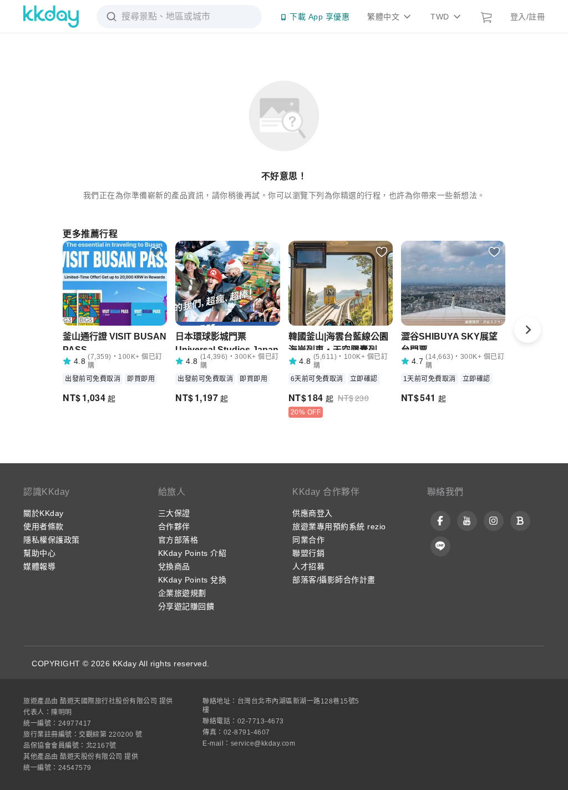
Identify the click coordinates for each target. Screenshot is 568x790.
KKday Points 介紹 (192, 553)
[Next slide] (527, 329)
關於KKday (43, 513)
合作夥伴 (174, 526)
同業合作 (308, 539)
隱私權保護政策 (51, 539)
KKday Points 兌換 (192, 579)
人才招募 (308, 566)
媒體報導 (39, 566)
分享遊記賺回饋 (186, 606)
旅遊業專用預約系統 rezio (339, 526)
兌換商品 (174, 566)
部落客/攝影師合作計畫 (334, 579)
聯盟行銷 (308, 553)
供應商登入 (312, 513)
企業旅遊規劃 (182, 593)
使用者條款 (43, 526)
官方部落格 (178, 539)
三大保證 (174, 513)
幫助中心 (39, 553)
